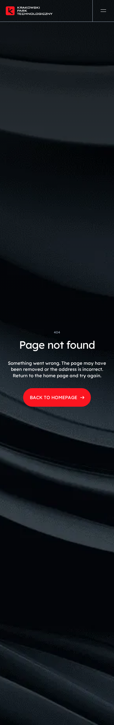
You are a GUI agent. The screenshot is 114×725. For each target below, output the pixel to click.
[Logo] (40, 11)
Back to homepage (53, 397)
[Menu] (103, 11)
